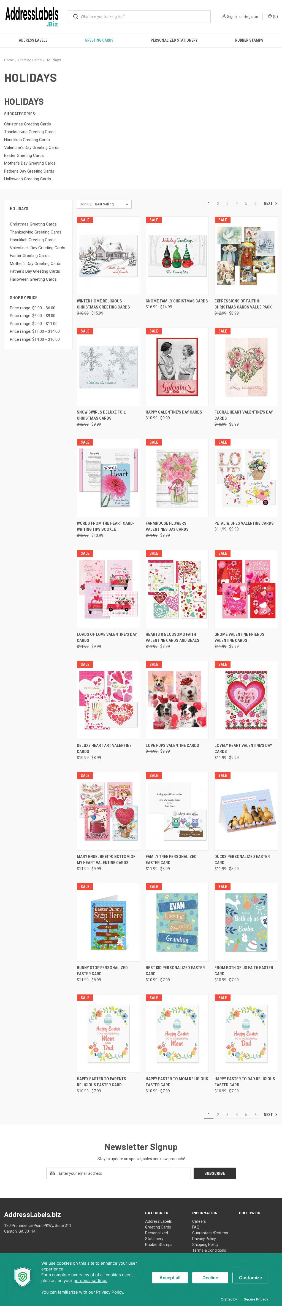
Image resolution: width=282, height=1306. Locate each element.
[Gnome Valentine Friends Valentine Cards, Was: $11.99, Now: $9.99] (246, 589)
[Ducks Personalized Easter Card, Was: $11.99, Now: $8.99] (246, 811)
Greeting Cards (99, 40)
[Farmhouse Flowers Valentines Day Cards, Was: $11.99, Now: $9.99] (177, 478)
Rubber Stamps (249, 40)
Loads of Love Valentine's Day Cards (107, 637)
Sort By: (86, 204)
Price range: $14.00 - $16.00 (35, 339)
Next (268, 203)
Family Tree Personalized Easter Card (171, 859)
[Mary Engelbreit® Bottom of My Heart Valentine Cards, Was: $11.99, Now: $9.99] (108, 811)
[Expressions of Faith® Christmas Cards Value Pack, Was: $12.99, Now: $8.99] (246, 256)
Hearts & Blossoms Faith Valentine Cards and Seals (172, 637)
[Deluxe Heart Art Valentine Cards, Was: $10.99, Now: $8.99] (108, 700)
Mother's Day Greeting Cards (35, 263)
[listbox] (112, 204)
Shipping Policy (205, 1244)
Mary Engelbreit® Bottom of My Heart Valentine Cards (106, 859)
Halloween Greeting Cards (33, 279)
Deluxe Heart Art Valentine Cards (104, 748)
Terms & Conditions (209, 1250)
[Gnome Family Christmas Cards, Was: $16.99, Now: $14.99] (177, 256)
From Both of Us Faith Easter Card (244, 971)
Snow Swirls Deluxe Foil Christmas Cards (101, 415)
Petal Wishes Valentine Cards (244, 523)
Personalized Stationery (174, 40)
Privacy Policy (204, 1239)
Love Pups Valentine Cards (172, 745)
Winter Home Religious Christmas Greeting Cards (103, 304)
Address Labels (33, 40)
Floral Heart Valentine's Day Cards (244, 415)
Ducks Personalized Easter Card (242, 859)
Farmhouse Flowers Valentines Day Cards (167, 526)
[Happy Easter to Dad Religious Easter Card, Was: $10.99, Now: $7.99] (246, 1033)
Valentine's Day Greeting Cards (37, 247)
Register (251, 16)
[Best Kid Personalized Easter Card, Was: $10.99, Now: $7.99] (177, 922)
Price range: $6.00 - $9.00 (32, 315)
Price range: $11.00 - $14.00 (35, 331)
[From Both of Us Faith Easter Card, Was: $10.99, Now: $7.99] (246, 922)
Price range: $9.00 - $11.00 (34, 323)
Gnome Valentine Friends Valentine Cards (239, 637)
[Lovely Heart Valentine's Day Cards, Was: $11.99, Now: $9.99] (246, 700)
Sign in (232, 16)
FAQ (195, 1227)
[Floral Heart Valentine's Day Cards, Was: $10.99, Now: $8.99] (246, 367)
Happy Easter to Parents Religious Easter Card (101, 1082)
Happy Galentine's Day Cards (174, 412)
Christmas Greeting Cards (33, 224)
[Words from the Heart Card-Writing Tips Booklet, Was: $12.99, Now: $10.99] (108, 478)
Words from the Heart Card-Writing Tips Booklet (105, 526)
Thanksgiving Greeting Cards (35, 232)
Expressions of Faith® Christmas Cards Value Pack (243, 304)
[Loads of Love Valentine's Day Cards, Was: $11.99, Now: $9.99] (108, 589)
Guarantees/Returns (210, 1233)
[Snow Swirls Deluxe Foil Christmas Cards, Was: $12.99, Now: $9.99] (108, 367)
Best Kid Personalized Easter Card (175, 971)
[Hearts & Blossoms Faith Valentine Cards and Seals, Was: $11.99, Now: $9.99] (177, 589)
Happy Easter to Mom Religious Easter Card (177, 1082)
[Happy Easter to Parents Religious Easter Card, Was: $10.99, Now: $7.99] (108, 1033)
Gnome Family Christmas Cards (177, 301)
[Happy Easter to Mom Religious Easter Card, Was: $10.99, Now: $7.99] (177, 1033)
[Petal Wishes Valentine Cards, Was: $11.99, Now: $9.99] (246, 478)
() (275, 16)
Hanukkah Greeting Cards (33, 239)
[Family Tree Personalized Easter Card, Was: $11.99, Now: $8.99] (177, 811)
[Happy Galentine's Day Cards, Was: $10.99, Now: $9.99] (177, 367)
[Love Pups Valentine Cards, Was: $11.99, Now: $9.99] (177, 700)
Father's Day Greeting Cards (35, 271)
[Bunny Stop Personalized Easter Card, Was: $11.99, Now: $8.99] (108, 922)
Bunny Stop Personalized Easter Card (102, 971)
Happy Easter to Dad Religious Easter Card (245, 1082)
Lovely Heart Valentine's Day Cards (243, 748)
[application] (141, 1279)
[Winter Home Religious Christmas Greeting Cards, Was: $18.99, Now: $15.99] (108, 256)
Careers (199, 1221)
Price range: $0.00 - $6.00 (32, 307)
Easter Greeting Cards (30, 255)
